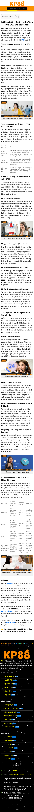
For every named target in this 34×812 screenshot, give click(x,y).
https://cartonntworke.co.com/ (20, 775)
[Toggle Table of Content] (16, 16)
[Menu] (2, 3)
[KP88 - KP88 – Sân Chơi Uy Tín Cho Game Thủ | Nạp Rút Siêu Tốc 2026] (17, 3)
